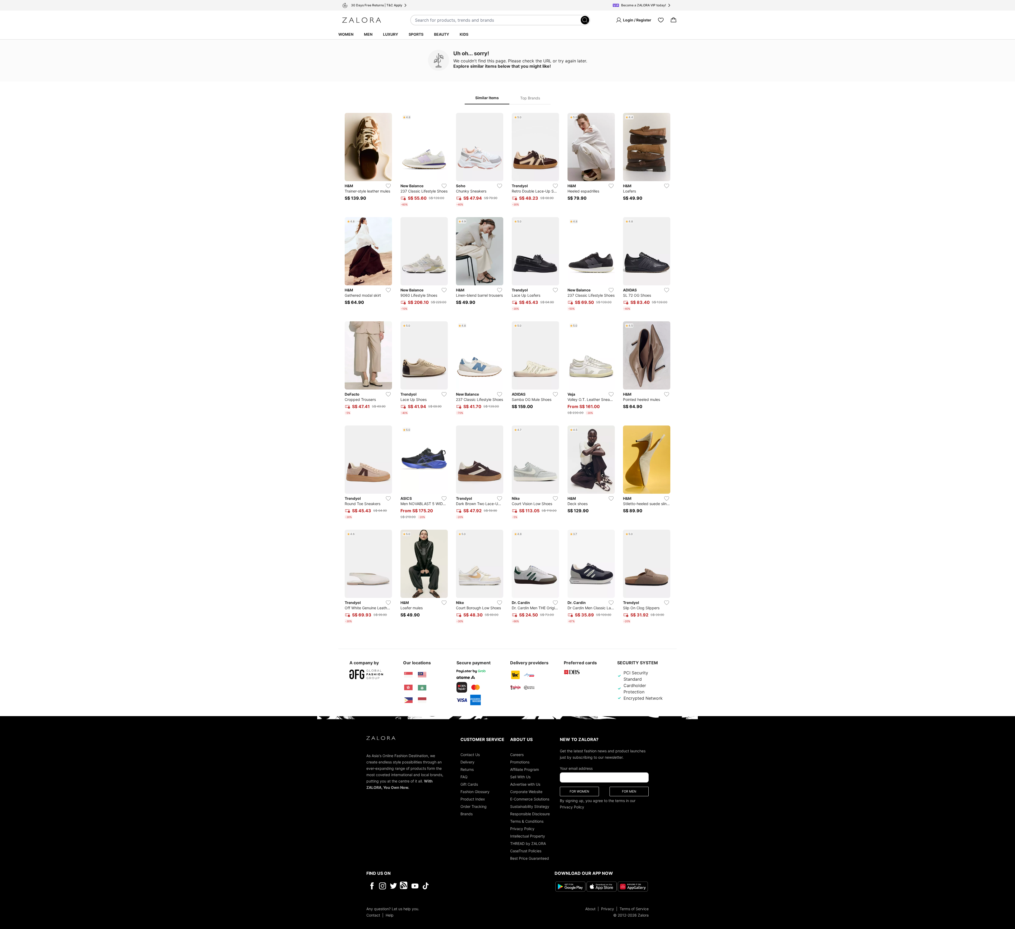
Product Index (472, 799)
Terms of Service (634, 909)
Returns (467, 769)
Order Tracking (473, 806)
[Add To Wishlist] (388, 186)
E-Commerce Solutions (529, 799)
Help (390, 915)
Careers (517, 754)
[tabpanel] (507, 369)
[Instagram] (382, 886)
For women (579, 791)
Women (345, 34)
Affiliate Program (524, 769)
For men (629, 791)
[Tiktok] (460, 886)
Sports (416, 34)
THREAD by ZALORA (528, 843)
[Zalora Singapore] (408, 675)
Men (368, 34)
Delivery (467, 762)
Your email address (576, 768)
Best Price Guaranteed (529, 858)
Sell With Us (520, 777)
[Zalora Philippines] (408, 700)
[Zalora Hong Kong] (408, 687)
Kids (464, 34)
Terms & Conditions (526, 821)
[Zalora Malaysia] (422, 675)
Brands (466, 814)
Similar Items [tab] (487, 97)
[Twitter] (393, 886)
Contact (373, 915)
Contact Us (470, 754)
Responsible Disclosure (530, 814)
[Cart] (673, 20)
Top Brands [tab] (530, 98)
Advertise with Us (525, 784)
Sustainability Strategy (529, 806)
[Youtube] (414, 886)
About (590, 909)
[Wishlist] (661, 20)
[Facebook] (371, 886)
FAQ (464, 777)
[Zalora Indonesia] (422, 700)
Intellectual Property (527, 836)
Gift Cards (469, 784)
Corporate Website (526, 791)
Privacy (607, 909)
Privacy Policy (522, 828)
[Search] (585, 20)
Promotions (519, 762)
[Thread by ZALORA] (404, 886)
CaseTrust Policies (525, 851)
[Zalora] (361, 20)
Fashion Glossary (475, 791)
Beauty (441, 34)
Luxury (390, 34)
